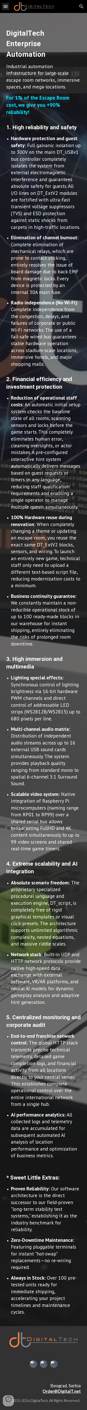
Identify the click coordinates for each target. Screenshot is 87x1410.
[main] (43, 670)
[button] (5, 6)
